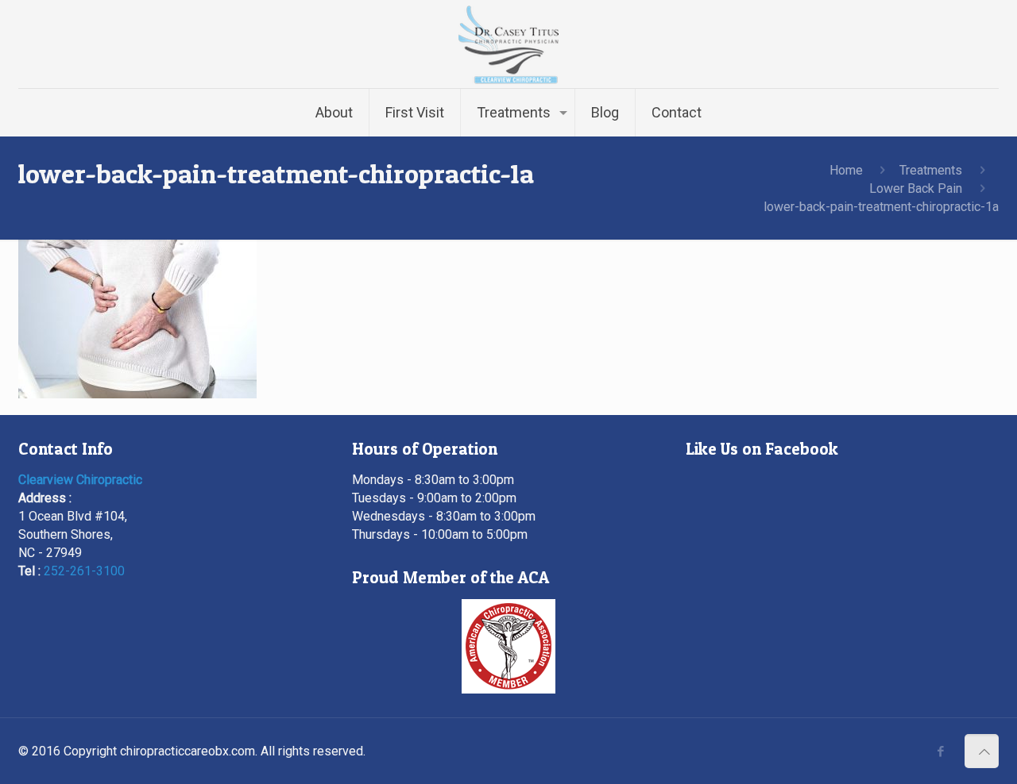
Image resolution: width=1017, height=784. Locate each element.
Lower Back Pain (915, 188)
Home (846, 170)
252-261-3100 (84, 570)
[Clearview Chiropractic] (508, 44)
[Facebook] (940, 751)
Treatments (930, 170)
